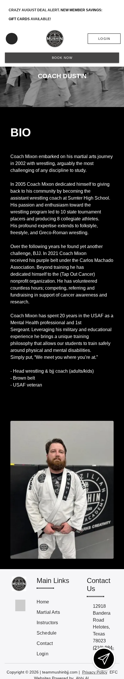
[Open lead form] (103, 658)
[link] (58, 602)
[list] (58, 627)
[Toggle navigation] (12, 38)
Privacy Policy (94, 672)
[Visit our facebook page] (20, 605)
